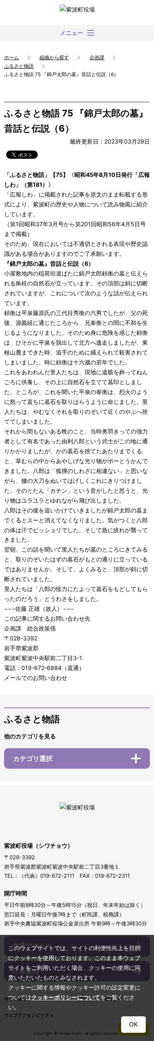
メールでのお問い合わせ (35, 677)
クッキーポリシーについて (65, 997)
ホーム (11, 57)
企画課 (97, 57)
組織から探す (54, 57)
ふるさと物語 (19, 66)
